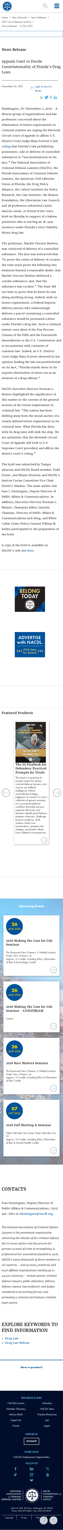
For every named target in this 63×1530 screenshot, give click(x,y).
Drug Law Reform (17, 1343)
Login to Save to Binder (43, 89)
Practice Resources (47, 1414)
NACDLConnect (16, 1403)
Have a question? (32, 1367)
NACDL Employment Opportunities (32, 1457)
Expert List (16, 1420)
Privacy (24, 1517)
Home (5, 17)
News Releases (39, 17)
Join (47, 1420)
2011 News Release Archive (16, 22)
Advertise (47, 1403)
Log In (47, 1425)
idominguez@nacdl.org (36, 1214)
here (30, 550)
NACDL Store (47, 1409)
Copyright (9, 1517)
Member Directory (16, 1409)
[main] (31, 695)
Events (16, 1425)
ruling (6, 146)
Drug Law (11, 1338)
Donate (31, 1441)
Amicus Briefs (16, 1414)
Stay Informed (19, 17)
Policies (39, 1517)
